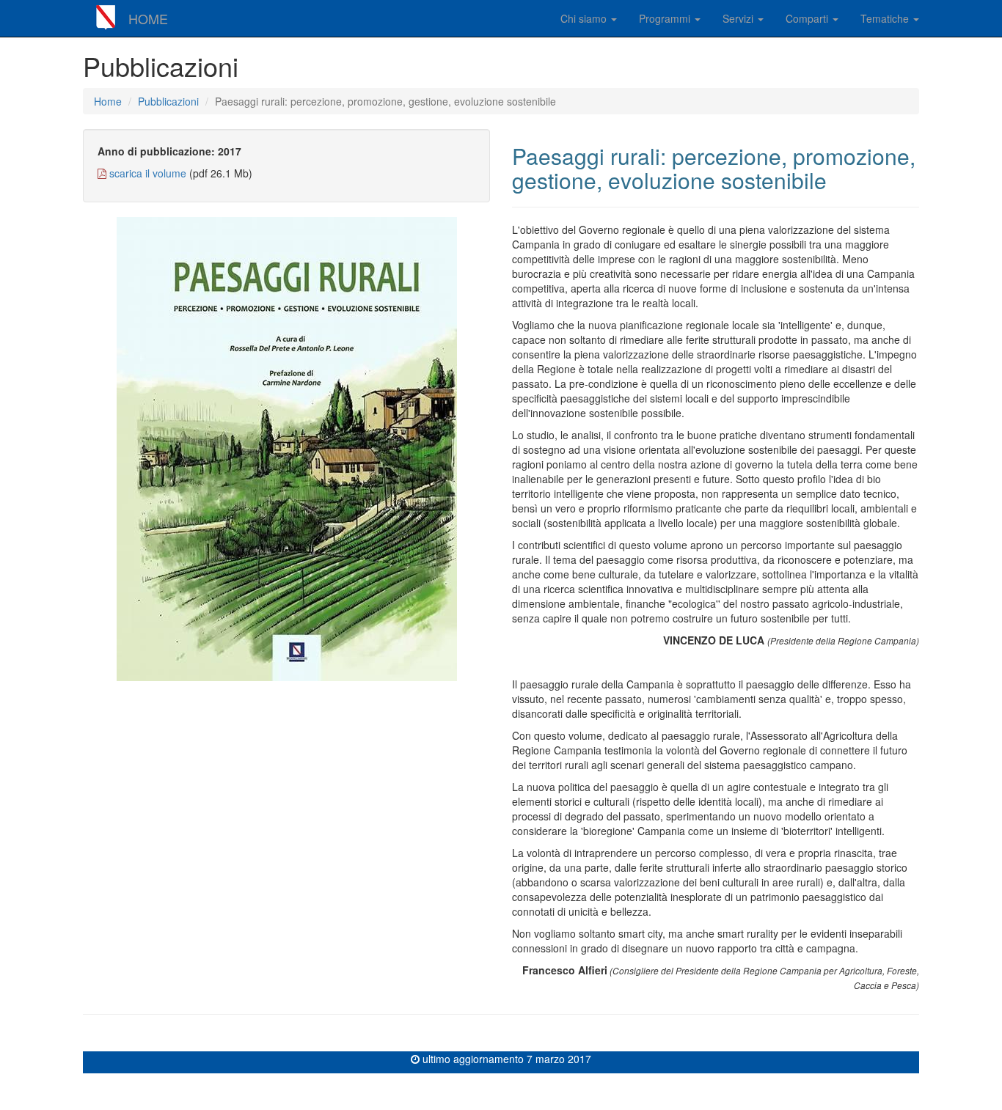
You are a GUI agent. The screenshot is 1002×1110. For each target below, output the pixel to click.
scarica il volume (147, 173)
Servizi (739, 18)
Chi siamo (585, 18)
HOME (148, 18)
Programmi (666, 18)
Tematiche (886, 18)
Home (108, 101)
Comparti (808, 18)
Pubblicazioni (168, 101)
